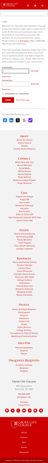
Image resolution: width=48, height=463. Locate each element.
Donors (24, 353)
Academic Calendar (24, 365)
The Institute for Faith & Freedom (24, 333)
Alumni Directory (24, 165)
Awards (24, 146)
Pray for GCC (24, 211)
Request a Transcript (24, 289)
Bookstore (24, 368)
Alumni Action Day (24, 220)
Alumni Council (24, 143)
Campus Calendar (24, 265)
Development (24, 312)
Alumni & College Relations (24, 309)
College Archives (24, 280)
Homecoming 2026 (24, 237)
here (31, 56)
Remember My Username (17, 94)
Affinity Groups (24, 171)
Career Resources (24, 271)
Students (24, 350)
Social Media (24, 168)
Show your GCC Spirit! (24, 277)
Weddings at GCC (24, 292)
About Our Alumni (24, 140)
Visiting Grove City (24, 286)
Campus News (24, 268)
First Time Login (23, 100)
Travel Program (24, 243)
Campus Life (24, 321)
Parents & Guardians (24, 347)
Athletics (24, 315)
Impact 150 (24, 199)
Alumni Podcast (24, 174)
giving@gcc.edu (26, 41)
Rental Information (24, 295)
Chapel (24, 324)
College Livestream (24, 249)
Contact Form (24, 405)
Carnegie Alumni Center (24, 274)
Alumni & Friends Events (24, 234)
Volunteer (24, 208)
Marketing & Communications (24, 336)
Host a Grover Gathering (24, 246)
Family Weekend (24, 240)
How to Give (24, 202)
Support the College (24, 196)
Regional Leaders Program (24, 180)
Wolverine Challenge (24, 205)
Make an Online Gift (24, 214)
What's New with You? (24, 162)
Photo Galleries (24, 177)
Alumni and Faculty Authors (24, 262)
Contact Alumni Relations (24, 149)
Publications (24, 283)
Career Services (24, 327)
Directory (24, 402)
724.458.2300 (24, 394)
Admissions (24, 318)
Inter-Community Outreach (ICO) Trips (24, 217)
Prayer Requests (25, 183)
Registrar (24, 371)
